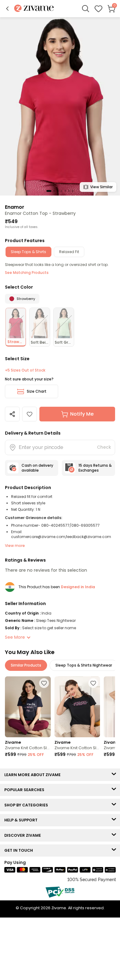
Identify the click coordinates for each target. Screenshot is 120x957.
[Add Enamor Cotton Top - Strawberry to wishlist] (29, 414)
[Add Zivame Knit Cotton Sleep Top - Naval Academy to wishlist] (44, 683)
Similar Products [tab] (26, 665)
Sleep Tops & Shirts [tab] (28, 251)
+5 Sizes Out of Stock (25, 370)
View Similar (101, 186)
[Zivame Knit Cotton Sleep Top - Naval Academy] (28, 706)
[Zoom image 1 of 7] (60, 106)
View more (15, 545)
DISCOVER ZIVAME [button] (24, 835)
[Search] (85, 8)
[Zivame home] (34, 9)
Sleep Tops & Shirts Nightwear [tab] (83, 665)
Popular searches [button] (25, 789)
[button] (7, 8)
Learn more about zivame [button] (33, 774)
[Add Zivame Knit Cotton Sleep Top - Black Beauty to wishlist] (93, 683)
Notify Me (82, 413)
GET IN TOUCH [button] (20, 850)
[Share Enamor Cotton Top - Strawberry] (12, 414)
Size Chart (36, 391)
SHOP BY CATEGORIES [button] (27, 805)
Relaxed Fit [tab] (69, 251)
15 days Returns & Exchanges (95, 468)
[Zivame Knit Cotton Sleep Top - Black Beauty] (77, 706)
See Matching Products (27, 272)
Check (104, 447)
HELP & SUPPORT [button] (22, 820)
